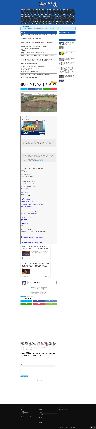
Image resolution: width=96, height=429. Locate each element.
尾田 (56, 12)
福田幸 (50, 14)
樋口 (73, 16)
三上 (32, 23)
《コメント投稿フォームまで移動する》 (38, 293)
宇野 (47, 21)
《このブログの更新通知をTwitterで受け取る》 (39, 292)
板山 (62, 12)
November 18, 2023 (39, 145)
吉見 (39, 18)
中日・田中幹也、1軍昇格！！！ (25, 69)
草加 (26, 12)
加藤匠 (46, 14)
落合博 (42, 14)
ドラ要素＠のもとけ (66, 427)
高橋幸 (22, 16)
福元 (67, 14)
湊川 (72, 23)
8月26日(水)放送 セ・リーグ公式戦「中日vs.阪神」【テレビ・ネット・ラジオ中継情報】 (34, 46)
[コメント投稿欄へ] (91, 427)
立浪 (70, 9)
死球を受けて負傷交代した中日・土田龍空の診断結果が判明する (30, 48)
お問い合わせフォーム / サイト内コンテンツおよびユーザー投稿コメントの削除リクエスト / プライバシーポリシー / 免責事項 (29, 417)
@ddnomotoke (25, 413)
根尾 (47, 9)
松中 (50, 21)
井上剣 (33, 16)
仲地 (29, 12)
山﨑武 (53, 18)
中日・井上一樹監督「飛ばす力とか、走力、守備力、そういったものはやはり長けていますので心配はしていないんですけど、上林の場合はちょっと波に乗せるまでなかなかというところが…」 (38, 44)
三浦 (36, 16)
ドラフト (53, 16)
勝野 (46, 12)
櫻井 (64, 21)
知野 (31, 14)
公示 (29, 21)
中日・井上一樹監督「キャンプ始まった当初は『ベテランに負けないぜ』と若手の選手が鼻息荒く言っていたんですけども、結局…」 (38, 40)
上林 (59, 12)
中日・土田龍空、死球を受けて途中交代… (27, 53)
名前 (21, 364)
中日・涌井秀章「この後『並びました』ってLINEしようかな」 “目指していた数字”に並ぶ (69, 49)
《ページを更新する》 (39, 358)
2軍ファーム (38, 9)
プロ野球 (40, 412)
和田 (57, 18)
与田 (53, 21)
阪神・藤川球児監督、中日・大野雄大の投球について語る (29, 77)
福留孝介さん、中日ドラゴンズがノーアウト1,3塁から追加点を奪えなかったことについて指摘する (35, 74)
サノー (36, 23)
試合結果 (44, 16)
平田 (43, 23)
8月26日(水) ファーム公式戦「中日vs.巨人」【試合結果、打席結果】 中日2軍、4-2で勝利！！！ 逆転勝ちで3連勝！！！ (37, 56)
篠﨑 (67, 21)
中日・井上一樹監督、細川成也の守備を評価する (69, 59)
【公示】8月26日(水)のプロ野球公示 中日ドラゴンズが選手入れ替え (31, 38)
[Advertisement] (30, 321)
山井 (59, 23)
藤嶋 (39, 12)
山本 (25, 14)
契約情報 (48, 16)
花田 (22, 23)
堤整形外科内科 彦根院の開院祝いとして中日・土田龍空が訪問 (30, 68)
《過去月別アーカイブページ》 (62, 409)
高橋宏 (50, 9)
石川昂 (60, 9)
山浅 (22, 14)
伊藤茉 (40, 16)
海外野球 (40, 417)
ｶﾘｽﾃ (38, 14)
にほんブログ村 (36, 289)
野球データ (26, 18)
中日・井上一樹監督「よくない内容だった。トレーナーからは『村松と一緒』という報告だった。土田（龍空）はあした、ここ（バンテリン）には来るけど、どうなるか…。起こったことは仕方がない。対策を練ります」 (38, 60)
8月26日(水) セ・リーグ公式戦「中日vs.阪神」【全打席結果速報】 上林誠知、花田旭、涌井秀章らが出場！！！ (37, 42)
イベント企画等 (69, 16)
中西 (57, 9)
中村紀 (22, 18)
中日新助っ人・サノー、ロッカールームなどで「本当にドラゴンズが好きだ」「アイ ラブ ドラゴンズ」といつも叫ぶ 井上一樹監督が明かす (38, 50)
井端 (36, 18)
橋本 (49, 12)
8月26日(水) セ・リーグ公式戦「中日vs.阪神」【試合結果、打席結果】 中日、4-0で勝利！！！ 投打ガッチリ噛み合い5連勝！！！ (39, 35)
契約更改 (40, 23)
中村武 (64, 18)
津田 (32, 12)
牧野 (25, 23)
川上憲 (46, 18)
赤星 (66, 23)
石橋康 (43, 12)
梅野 (28, 14)
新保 (73, 21)
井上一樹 (28, 9)
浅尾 (26, 21)
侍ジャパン (32, 18)
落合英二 (33, 9)
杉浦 (69, 23)
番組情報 (43, 9)
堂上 (53, 23)
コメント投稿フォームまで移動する (26, 349)
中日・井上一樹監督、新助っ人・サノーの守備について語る (69, 63)
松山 (67, 9)
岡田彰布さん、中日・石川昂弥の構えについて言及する (29, 63)
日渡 (70, 18)
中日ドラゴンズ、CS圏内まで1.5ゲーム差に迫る (69, 81)
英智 (43, 21)
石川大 (29, 23)
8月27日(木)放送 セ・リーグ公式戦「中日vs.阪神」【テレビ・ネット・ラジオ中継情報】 (69, 54)
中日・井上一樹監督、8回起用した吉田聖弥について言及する (30, 71)
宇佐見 (35, 14)
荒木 (42, 18)
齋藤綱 (64, 14)
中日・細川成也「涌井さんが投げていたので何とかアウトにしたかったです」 (69, 43)
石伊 (73, 14)
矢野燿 (57, 21)
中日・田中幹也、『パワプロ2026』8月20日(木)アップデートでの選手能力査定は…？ (33, 66)
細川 (64, 9)
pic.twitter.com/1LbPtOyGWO (39, 159)
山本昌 (50, 18)
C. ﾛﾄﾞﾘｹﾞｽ (59, 14)
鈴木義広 (32, 296)
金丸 (53, 9)
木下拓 (22, 12)
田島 (56, 23)
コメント (21, 368)
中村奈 (29, 16)
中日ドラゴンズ (58, 16)
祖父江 (36, 12)
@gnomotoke (25, 412)
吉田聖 (60, 21)
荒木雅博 (28, 296)
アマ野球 (40, 409)
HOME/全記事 (23, 9)
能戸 (70, 21)
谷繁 (60, 18)
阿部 (50, 23)
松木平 (73, 12)
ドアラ (53, 12)
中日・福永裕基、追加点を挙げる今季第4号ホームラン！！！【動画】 (31, 72)
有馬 (26, 16)
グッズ (64, 16)
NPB (33, 21)
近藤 (73, 18)
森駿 (70, 14)
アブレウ (22, 21)
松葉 (69, 12)
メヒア (66, 12)
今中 (67, 18)
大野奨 (63, 23)
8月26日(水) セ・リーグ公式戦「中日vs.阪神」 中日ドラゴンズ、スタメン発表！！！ (33, 52)
